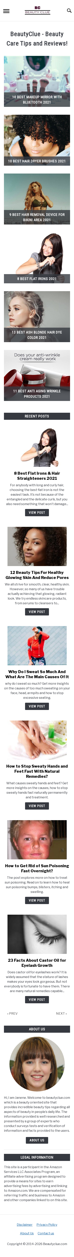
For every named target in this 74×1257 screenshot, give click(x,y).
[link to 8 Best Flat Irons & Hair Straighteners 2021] (37, 447)
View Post (37, 512)
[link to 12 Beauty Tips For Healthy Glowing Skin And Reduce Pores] (37, 546)
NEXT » (61, 1013)
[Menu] (6, 11)
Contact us (46, 1233)
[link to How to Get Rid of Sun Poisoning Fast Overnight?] (37, 839)
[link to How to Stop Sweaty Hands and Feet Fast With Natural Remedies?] (37, 740)
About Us (37, 1140)
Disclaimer (25, 1225)
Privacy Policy (47, 1225)
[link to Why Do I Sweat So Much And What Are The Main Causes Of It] (37, 645)
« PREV (12, 1013)
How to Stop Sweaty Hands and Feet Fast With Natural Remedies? (37, 771)
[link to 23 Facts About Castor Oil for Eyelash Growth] (37, 934)
